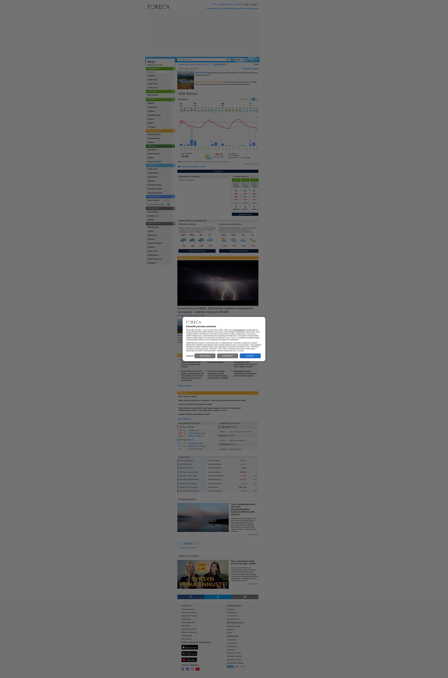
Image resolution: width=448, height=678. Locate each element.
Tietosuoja (190, 356)
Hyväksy (250, 356)
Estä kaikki (205, 356)
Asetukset (227, 356)
